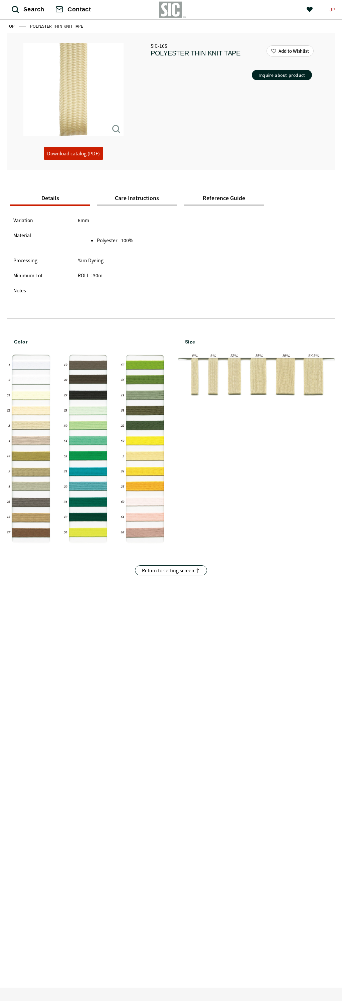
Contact (79, 9)
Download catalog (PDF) (73, 153)
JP (332, 9)
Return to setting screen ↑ (171, 570)
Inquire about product (282, 75)
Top (11, 26)
